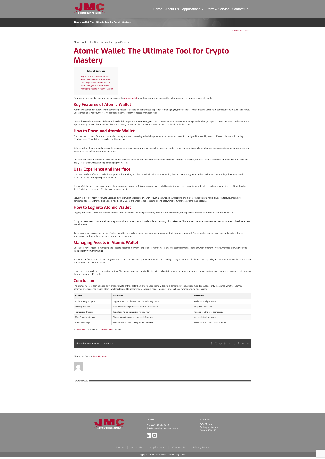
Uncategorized (106, 329)
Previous (238, 30)
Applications (157, 447)
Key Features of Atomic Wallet (95, 76)
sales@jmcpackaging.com (165, 428)
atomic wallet (130, 98)
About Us (136, 447)
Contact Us (178, 447)
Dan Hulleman (81, 329)
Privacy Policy (201, 447)
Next (247, 30)
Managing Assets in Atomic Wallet (97, 88)
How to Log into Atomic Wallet (95, 85)
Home (120, 447)
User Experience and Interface (95, 82)
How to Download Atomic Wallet (96, 79)
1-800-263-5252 (161, 425)
